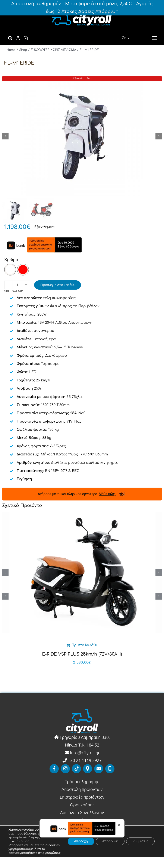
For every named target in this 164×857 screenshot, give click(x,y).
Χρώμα (11, 260)
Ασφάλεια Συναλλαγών (82, 812)
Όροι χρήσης (82, 804)
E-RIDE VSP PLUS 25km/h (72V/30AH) (82, 654)
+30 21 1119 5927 (85, 760)
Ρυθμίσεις (140, 841)
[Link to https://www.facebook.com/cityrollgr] (54, 768)
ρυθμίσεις (53, 852)
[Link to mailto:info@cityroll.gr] (98, 768)
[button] (10, 269)
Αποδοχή (81, 841)
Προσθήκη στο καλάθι (57, 285)
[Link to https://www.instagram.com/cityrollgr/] (65, 768)
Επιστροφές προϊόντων (82, 797)
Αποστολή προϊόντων (82, 789)
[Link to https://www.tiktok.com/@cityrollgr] (76, 768)
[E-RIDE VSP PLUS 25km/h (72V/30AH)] (82, 572)
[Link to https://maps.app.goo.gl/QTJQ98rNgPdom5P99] (87, 768)
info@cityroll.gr (84, 752)
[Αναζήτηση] (10, 38)
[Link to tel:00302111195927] (109, 768)
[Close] (118, 825)
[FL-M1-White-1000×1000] (82, 136)
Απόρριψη (107, 11)
